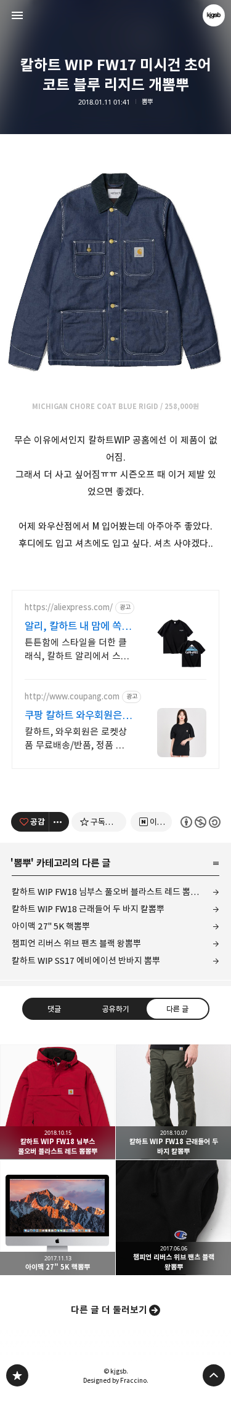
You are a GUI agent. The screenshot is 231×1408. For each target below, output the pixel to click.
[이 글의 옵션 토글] (59, 822)
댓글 (54, 1008)
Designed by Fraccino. (115, 1380)
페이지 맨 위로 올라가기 (214, 1375)
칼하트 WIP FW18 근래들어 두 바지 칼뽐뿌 (88, 909)
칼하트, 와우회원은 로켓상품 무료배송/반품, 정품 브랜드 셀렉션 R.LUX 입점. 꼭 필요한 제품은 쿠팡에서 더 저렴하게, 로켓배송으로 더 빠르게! (77, 739)
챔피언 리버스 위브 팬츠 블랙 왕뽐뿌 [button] (173, 1217)
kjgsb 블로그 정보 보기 (214, 15)
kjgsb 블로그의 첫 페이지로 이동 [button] (115, 15)
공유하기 (115, 1008)
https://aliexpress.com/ (69, 607)
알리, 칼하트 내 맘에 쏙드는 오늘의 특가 (78, 626)
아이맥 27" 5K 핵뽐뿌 (51, 926)
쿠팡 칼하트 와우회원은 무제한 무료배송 (73, 716)
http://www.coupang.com (72, 696)
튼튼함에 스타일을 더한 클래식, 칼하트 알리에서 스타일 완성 (77, 650)
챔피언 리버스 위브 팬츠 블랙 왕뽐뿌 (76, 943)
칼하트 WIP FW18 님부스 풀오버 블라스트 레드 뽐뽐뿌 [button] (57, 1101)
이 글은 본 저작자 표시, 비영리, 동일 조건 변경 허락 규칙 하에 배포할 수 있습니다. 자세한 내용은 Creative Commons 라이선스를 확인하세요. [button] (200, 821)
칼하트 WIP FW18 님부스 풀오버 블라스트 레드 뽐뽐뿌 (109, 891)
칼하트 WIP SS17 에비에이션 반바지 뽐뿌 (86, 960)
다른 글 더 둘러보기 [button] (109, 1310)
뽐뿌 (147, 102)
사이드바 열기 (17, 15)
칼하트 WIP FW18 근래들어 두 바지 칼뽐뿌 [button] (173, 1101)
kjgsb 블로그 (17, 1375)
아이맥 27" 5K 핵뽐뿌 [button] (57, 1217)
